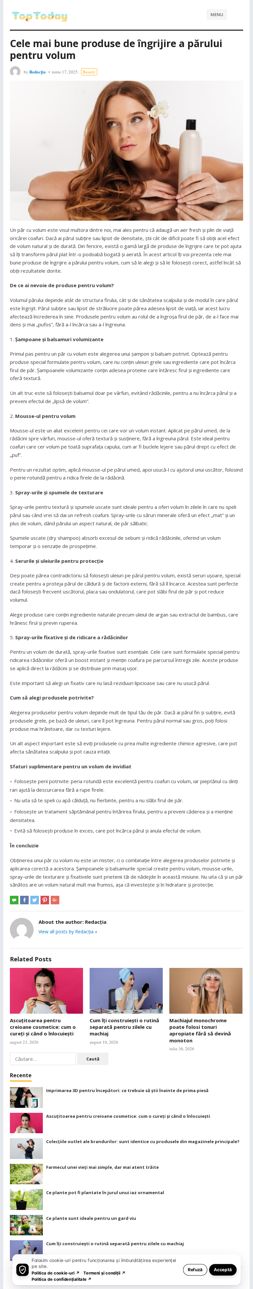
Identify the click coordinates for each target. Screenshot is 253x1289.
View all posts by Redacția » (68, 931)
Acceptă (223, 1269)
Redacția (37, 72)
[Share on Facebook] (24, 900)
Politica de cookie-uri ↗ (56, 1272)
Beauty (89, 72)
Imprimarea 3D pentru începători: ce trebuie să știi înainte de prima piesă (127, 1090)
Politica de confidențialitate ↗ (62, 1278)
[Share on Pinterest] (45, 900)
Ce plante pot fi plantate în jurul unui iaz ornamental (105, 1192)
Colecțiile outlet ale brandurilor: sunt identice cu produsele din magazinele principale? (142, 1141)
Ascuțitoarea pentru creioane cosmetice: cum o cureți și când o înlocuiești (43, 1027)
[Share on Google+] (55, 900)
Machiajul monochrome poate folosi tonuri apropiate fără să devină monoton (200, 1030)
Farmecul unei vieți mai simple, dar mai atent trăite (102, 1167)
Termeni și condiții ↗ (104, 1272)
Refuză (195, 1269)
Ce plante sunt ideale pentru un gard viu (91, 1218)
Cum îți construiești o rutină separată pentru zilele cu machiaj (124, 1027)
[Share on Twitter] (34, 900)
